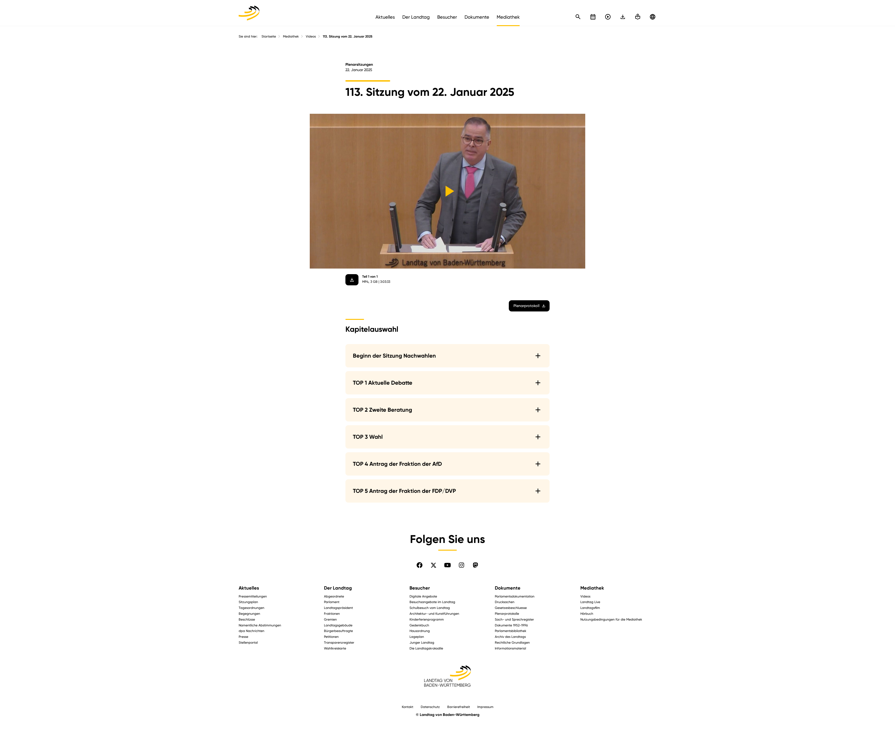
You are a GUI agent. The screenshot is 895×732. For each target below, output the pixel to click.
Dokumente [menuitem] (477, 17)
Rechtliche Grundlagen (512, 642)
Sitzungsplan (248, 602)
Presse (243, 637)
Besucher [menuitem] (447, 17)
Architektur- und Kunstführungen (434, 613)
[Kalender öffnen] (593, 16)
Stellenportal (248, 642)
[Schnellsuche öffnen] (578, 16)
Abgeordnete (334, 596)
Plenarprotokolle (507, 613)
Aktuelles (249, 588)
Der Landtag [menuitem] (416, 17)
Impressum (485, 707)
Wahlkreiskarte (335, 648)
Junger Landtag (422, 642)
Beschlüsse (247, 619)
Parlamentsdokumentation (514, 596)
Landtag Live (590, 602)
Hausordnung (420, 631)
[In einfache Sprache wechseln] (622, 16)
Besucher (420, 588)
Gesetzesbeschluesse (511, 608)
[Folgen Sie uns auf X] (433, 565)
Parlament (331, 602)
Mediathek (291, 36)
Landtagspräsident (338, 608)
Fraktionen (332, 613)
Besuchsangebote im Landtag (432, 602)
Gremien (330, 619)
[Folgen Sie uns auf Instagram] (461, 565)
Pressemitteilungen (253, 596)
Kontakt (407, 707)
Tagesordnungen (251, 608)
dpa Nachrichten (251, 631)
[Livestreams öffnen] (607, 16)
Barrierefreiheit (458, 707)
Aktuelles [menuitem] (385, 17)
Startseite (269, 36)
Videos (311, 36)
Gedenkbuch (419, 625)
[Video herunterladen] (351, 279)
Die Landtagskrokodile (426, 648)
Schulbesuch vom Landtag (430, 608)
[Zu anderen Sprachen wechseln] (652, 16)
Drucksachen (504, 602)
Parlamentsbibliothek (510, 631)
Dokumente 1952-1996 (511, 625)
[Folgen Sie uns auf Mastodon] (475, 565)
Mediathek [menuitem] (508, 17)
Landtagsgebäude (338, 625)
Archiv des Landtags (510, 637)
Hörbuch (586, 613)
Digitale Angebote (423, 596)
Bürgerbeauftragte (338, 631)
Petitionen (331, 637)
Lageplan (417, 637)
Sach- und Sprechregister (514, 619)
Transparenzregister (339, 642)
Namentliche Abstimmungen (260, 625)
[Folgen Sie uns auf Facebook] (419, 565)
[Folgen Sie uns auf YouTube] (447, 565)
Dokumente (507, 588)
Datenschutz (430, 707)
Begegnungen (249, 613)
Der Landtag (338, 588)
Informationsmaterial (510, 648)
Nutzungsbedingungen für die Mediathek (611, 619)
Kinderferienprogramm (427, 619)
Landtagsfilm (590, 608)
